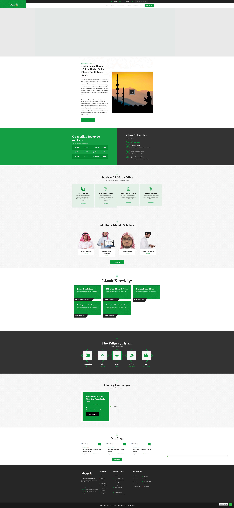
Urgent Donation (136, 479)
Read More (83, 203)
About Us (113, 5)
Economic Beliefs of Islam (145, 289)
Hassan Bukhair (85, 252)
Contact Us (135, 5)
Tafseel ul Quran (135, 145)
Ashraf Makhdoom (148, 252)
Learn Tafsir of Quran (118, 487)
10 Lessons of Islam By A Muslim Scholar (121, 289)
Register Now (149, 5)
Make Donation (93, 414)
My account (146, 476)
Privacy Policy (103, 493)
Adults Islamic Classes (147, 483)
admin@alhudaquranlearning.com (92, 489)
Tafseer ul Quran (146, 486)
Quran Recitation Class (137, 157)
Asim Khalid (127, 252)
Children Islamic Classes (138, 151)
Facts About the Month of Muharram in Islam (123, 305)
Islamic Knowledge (104, 488)
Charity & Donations (136, 486)
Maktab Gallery (104, 485)
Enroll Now (140, 38)
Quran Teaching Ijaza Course (120, 494)
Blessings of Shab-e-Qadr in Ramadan (91, 305)
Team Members (103, 483)
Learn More (88, 120)
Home (107, 5)
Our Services (146, 479)
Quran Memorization (118, 492)
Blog (141, 5)
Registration (135, 475)
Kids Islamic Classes (118, 475)
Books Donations (136, 483)
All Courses (120, 5)
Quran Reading (135, 481)
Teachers (128, 5)
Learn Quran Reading (118, 485)
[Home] (89, 473)
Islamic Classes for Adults (119, 478)
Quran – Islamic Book (85, 289)
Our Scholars (103, 480)
